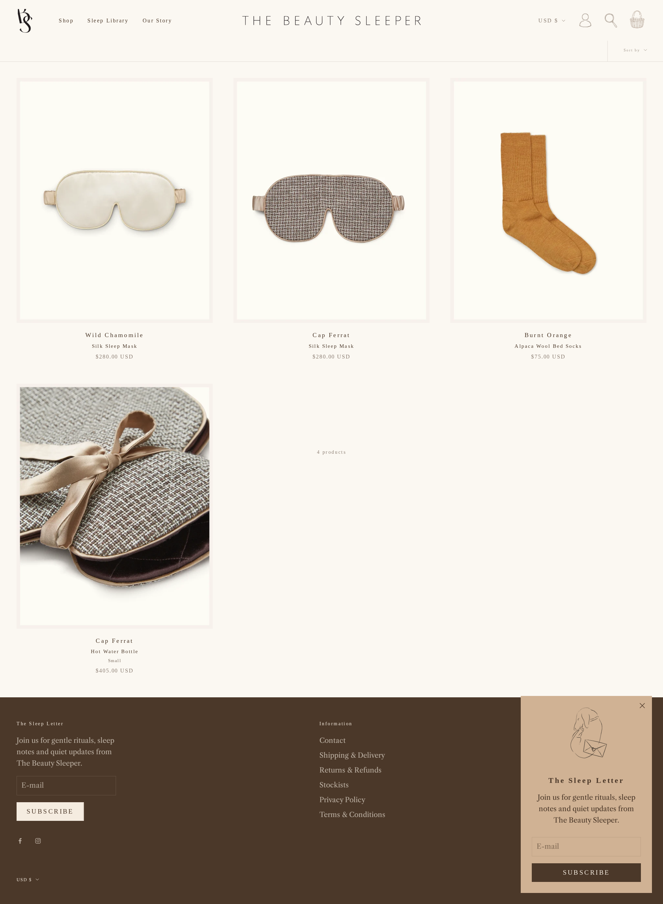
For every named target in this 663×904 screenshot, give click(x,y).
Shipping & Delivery (352, 755)
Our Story (157, 20)
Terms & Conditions (352, 814)
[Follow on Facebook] (20, 840)
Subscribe (586, 872)
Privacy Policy (342, 800)
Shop (66, 20)
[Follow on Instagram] (38, 840)
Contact (332, 740)
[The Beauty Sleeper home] (25, 20)
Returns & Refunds (350, 770)
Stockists (334, 785)
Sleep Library (107, 20)
